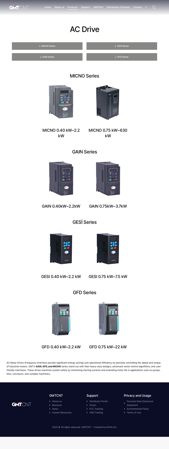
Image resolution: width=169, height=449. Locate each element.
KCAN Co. (111, 427)
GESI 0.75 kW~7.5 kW (108, 276)
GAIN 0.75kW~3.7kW (108, 206)
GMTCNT (86, 427)
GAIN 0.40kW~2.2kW (61, 206)
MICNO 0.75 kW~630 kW (108, 133)
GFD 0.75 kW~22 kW (108, 346)
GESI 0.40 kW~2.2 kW (61, 276)
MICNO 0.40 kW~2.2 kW (61, 133)
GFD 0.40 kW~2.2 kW (61, 346)
